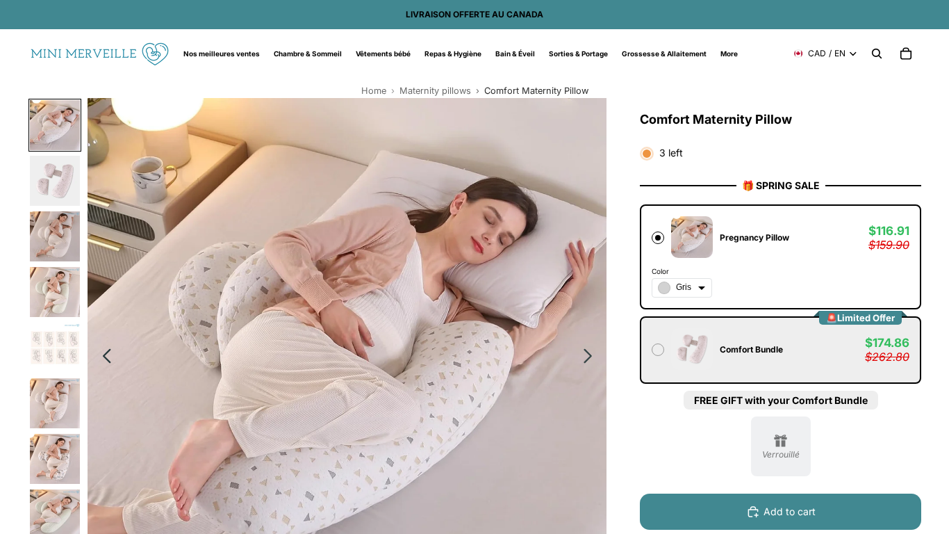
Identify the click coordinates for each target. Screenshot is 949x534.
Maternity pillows (435, 91)
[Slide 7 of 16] (55, 459)
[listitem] (729, 54)
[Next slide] (591, 358)
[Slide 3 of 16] (55, 236)
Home (373, 91)
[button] (780, 256)
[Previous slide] (103, 358)
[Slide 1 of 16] (55, 125)
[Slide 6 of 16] (55, 403)
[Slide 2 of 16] (55, 181)
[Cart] (906, 53)
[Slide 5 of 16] (55, 348)
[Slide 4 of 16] (55, 292)
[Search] (876, 53)
